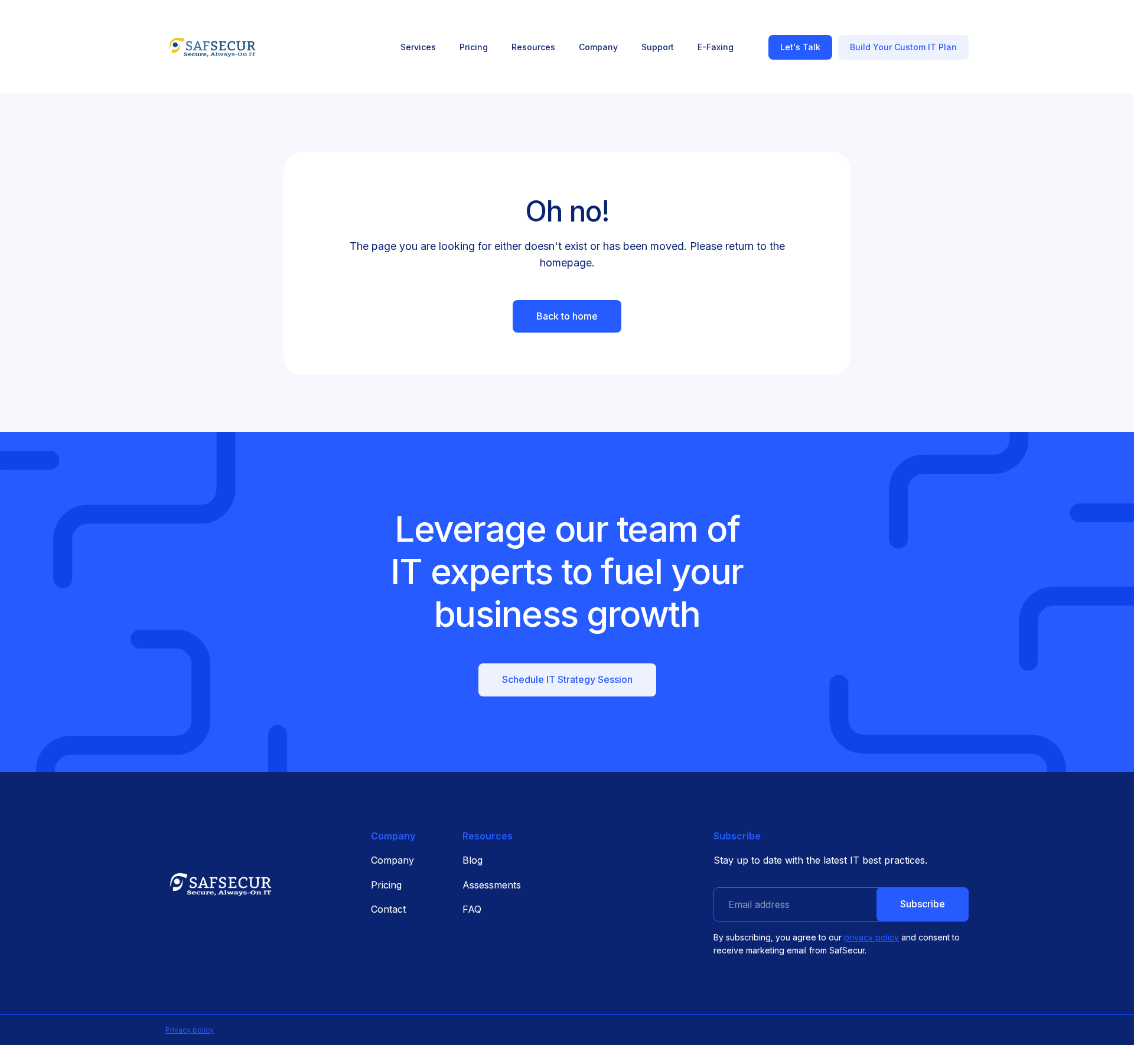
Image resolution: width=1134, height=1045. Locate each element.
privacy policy (871, 937)
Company (392, 860)
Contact (388, 909)
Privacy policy (189, 1030)
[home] (212, 47)
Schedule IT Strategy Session (567, 679)
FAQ (471, 909)
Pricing (386, 885)
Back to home (567, 316)
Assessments (491, 885)
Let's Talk (800, 47)
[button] (418, 47)
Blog (472, 860)
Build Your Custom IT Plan (903, 47)
